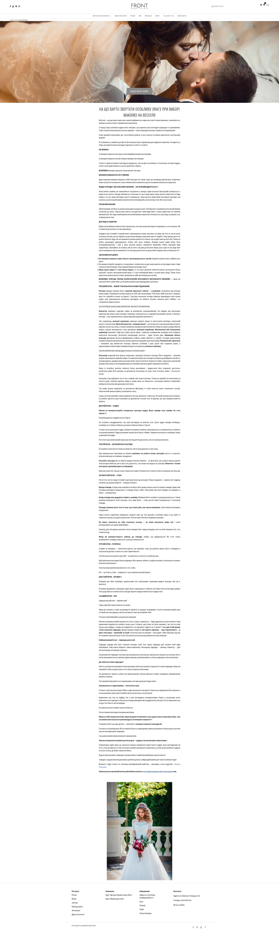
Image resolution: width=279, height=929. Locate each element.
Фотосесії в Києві (101, 16)
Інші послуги (121, 16)
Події (133, 16)
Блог (157, 16)
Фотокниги (76, 910)
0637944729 (186, 900)
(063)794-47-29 (217, 6)
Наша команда (145, 913)
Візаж (74, 899)
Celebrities (168, 16)
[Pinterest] (16, 6)
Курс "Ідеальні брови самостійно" (119, 895)
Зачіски (75, 903)
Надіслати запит (139, 91)
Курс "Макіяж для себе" (115, 899)
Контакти (182, 16)
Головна (12, 20)
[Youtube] (13, 6)
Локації (148, 16)
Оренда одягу (77, 906)
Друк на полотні (78, 914)
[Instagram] (19, 6)
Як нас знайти (178, 905)
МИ (140, 16)
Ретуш (74, 895)
